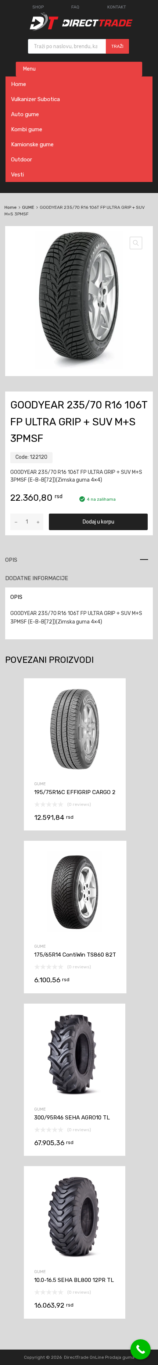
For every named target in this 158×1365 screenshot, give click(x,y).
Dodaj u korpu (98, 522)
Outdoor (21, 159)
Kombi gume (26, 129)
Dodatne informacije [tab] (36, 578)
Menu (29, 69)
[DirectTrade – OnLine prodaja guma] (79, 29)
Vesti (17, 174)
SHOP (38, 7)
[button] (136, 243)
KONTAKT (116, 7)
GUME (28, 207)
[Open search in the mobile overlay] (78, 46)
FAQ (75, 7)
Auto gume (25, 114)
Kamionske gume (32, 144)
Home (18, 84)
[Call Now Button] (140, 1349)
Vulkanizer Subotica (35, 99)
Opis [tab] (11, 560)
